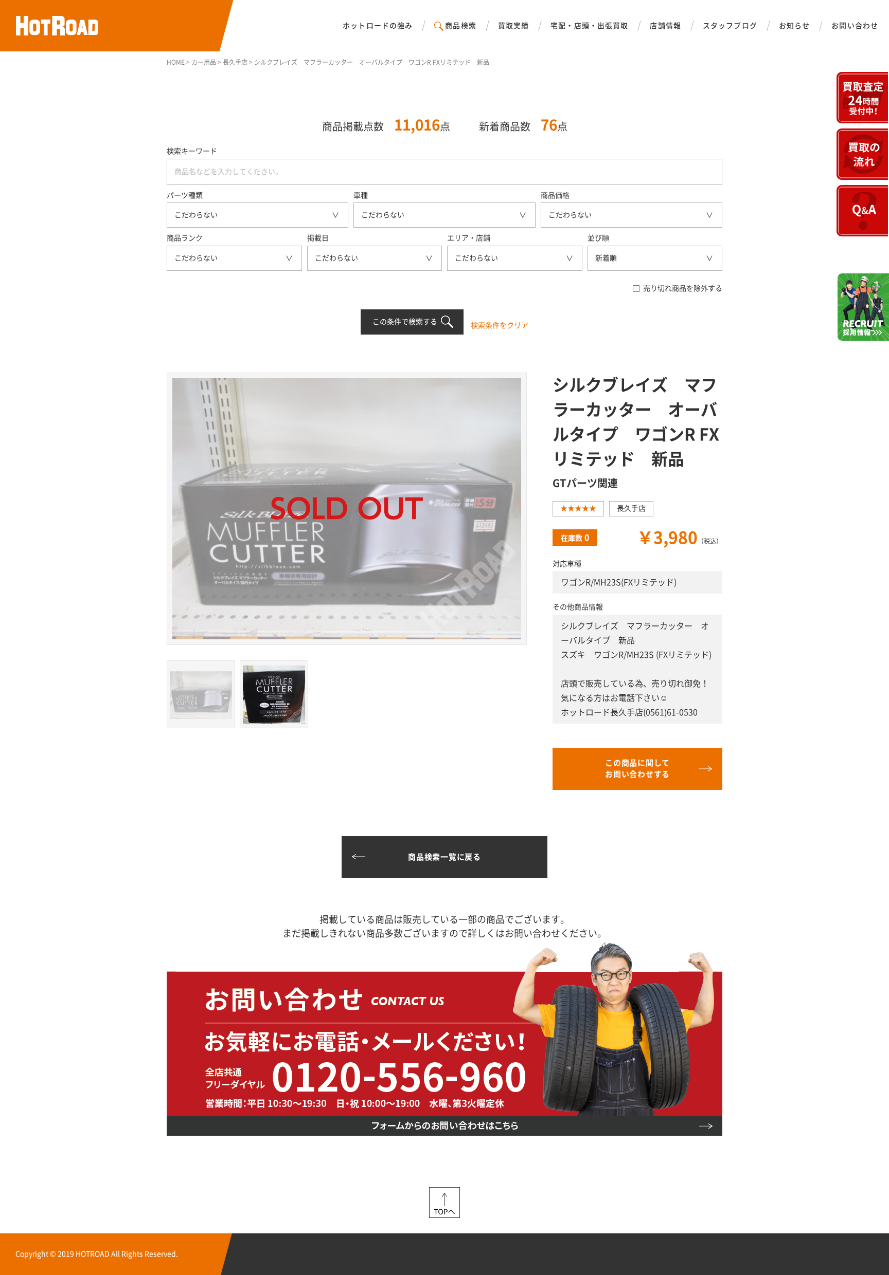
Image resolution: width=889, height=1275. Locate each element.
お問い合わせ (854, 25)
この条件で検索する (404, 321)
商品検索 (460, 25)
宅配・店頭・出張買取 (589, 25)
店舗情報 (665, 25)
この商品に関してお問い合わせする (637, 769)
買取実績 (513, 25)
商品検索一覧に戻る (444, 857)
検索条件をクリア (499, 325)
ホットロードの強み (378, 25)
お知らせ (794, 25)
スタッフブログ (730, 25)
